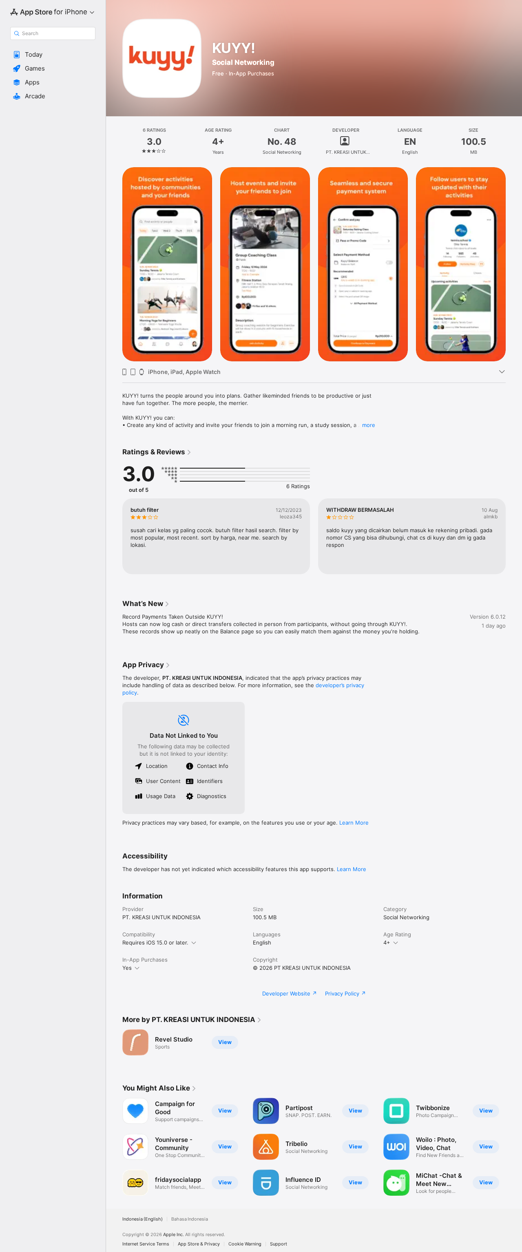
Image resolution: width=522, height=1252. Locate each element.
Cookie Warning (244, 1244)
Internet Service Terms (145, 1244)
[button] (53, 55)
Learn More (354, 822)
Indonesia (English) (142, 1219)
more (368, 425)
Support (278, 1244)
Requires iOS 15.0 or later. (155, 942)
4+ (386, 942)
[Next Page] (514, 264)
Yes (127, 967)
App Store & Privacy (199, 1244)
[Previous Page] (114, 264)
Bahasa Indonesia (189, 1219)
